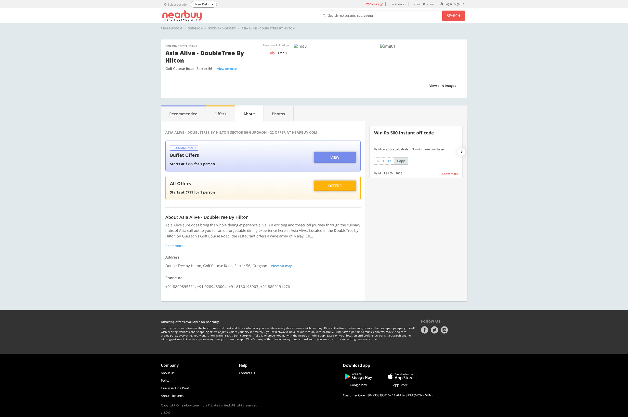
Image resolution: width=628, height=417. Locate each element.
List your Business (422, 4)
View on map (227, 68)
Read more (174, 245)
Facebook (424, 330)
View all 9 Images (442, 85)
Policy (165, 380)
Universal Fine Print (175, 388)
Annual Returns (172, 395)
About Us (167, 373)
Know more (450, 174)
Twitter (434, 330)
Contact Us (247, 373)
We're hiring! (374, 4)
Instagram (444, 330)
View (334, 157)
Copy (401, 161)
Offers (334, 185)
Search (453, 15)
